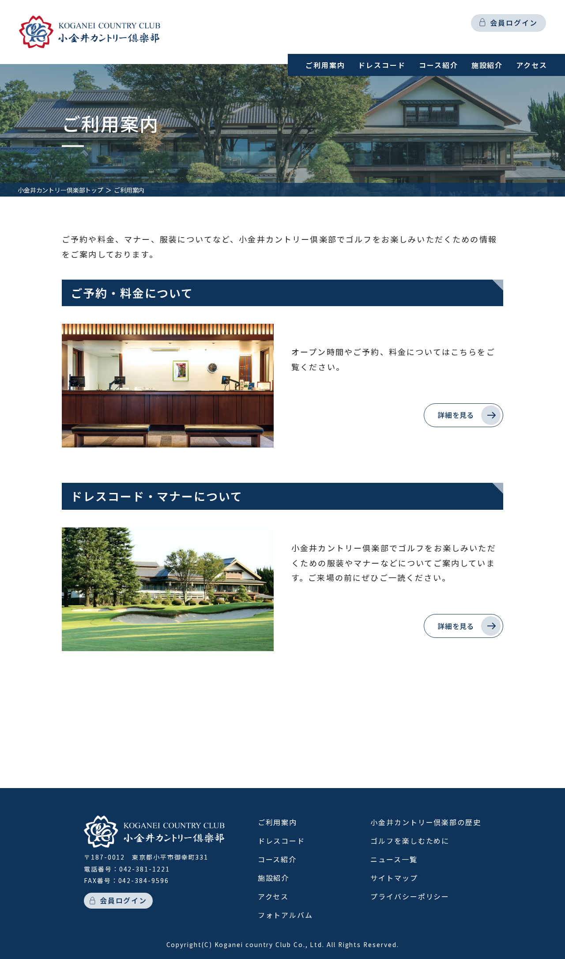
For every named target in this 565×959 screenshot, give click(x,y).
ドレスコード (382, 65)
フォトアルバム (285, 915)
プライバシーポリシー (409, 896)
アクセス (531, 65)
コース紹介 (438, 65)
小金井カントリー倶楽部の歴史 (425, 822)
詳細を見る (455, 414)
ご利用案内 (325, 65)
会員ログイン (514, 22)
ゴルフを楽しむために (409, 840)
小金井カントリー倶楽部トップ (60, 190)
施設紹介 (487, 65)
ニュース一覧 (394, 859)
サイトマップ (394, 877)
